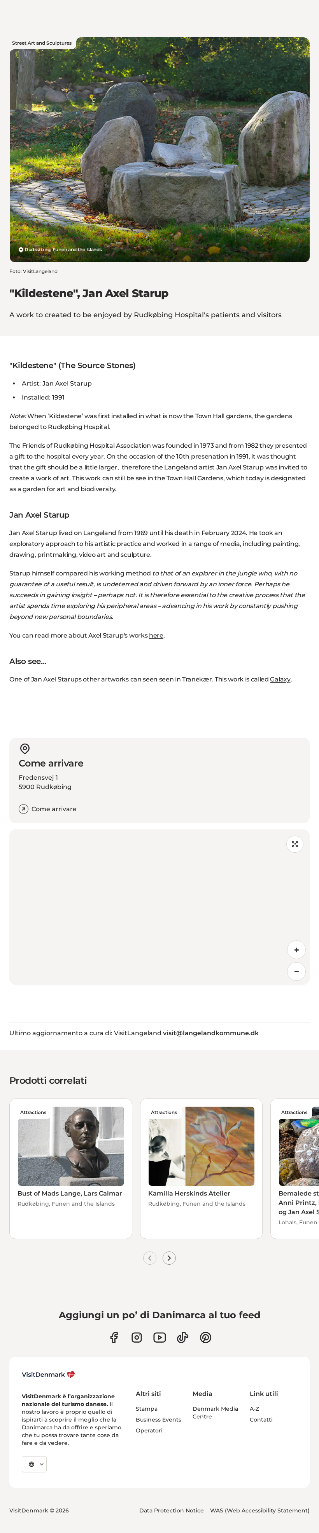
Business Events (158, 1419)
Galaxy (280, 679)
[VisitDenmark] (48, 1374)
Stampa (147, 1408)
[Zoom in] (296, 949)
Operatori (149, 1430)
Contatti (261, 1419)
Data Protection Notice (171, 1510)
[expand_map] (294, 844)
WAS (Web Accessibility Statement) (260, 1510)
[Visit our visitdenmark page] (160, 1337)
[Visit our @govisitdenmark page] (182, 1337)
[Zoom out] (296, 971)
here (156, 635)
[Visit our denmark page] (114, 1337)
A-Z (254, 1408)
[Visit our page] (137, 1337)
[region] (159, 907)
